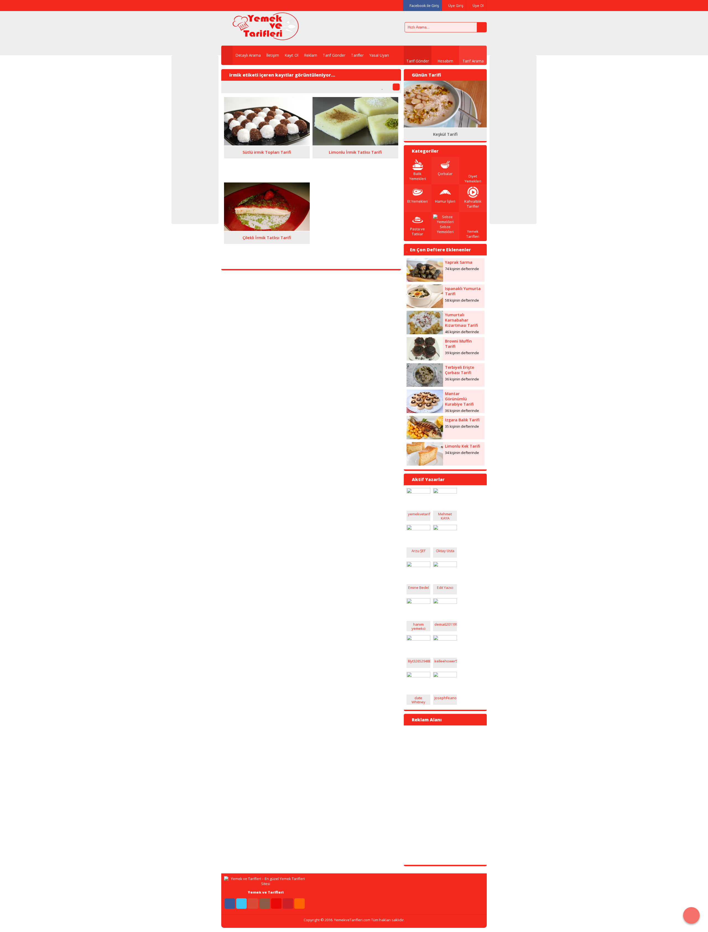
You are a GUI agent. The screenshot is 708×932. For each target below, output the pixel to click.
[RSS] (299, 903)
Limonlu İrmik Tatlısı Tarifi (355, 152)
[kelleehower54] (445, 639)
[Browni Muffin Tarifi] (425, 359)
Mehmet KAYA (445, 516)
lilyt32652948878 (421, 661)
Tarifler (357, 55)
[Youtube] (273, 5)
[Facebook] (227, 5)
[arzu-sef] (418, 528)
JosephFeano (445, 697)
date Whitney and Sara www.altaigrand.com (425, 704)
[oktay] (445, 528)
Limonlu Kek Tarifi (462, 446)
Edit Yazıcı (445, 587)
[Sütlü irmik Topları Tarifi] (267, 144)
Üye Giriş (455, 5)
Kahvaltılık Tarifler (472, 204)
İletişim (272, 55)
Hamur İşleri (445, 201)
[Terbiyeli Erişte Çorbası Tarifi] (425, 385)
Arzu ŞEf (418, 550)
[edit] (445, 565)
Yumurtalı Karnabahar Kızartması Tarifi (461, 320)
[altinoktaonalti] (418, 492)
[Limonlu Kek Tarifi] (425, 464)
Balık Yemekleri (417, 176)
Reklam (310, 55)
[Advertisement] (195, 140)
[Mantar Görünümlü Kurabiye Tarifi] (425, 411)
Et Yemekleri (417, 201)
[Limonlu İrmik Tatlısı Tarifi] (355, 144)
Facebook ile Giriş (424, 5)
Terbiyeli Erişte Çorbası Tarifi (459, 370)
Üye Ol (478, 5)
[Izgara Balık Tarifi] (425, 437)
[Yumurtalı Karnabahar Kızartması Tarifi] (425, 332)
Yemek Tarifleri (472, 234)
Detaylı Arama (248, 55)
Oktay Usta (445, 550)
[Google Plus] (250, 5)
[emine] (418, 565)
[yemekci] (418, 602)
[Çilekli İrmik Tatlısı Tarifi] (267, 229)
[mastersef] (445, 492)
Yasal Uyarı (379, 55)
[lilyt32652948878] (418, 639)
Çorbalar (445, 173)
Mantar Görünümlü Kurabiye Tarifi (459, 399)
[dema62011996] (445, 602)
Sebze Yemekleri (445, 229)
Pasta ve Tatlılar (417, 231)
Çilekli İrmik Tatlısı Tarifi (267, 237)
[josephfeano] (445, 675)
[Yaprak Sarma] (425, 280)
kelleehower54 (446, 661)
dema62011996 (447, 624)
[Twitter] (238, 5)
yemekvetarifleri (422, 513)
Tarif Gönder (334, 55)
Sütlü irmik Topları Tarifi (267, 152)
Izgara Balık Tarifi (462, 419)
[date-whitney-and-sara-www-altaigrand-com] (418, 675)
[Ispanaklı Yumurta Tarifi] (425, 306)
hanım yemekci (418, 626)
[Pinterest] (285, 5)
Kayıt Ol (291, 55)
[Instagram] (262, 5)
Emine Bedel (418, 587)
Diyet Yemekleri (473, 179)
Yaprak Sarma (458, 262)
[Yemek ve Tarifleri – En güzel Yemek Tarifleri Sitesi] (265, 37)
